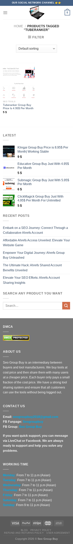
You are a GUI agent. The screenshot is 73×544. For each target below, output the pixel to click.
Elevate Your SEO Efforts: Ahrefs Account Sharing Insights (31, 280)
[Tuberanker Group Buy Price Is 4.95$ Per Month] (19, 79)
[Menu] (5, 12)
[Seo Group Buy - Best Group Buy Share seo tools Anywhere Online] (36, 12)
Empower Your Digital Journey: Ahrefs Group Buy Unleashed (34, 255)
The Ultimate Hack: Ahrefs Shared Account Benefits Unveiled (32, 268)
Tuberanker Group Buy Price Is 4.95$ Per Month (18, 107)
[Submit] (66, 305)
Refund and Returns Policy (24, 533)
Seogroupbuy (33, 421)
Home (18, 26)
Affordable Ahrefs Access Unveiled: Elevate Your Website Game (36, 243)
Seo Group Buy (30, 426)
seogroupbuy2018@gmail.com (35, 416)
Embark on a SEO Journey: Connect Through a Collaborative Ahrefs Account (35, 230)
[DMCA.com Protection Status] (16, 337)
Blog (24, 530)
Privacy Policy (40, 530)
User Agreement (58, 533)
